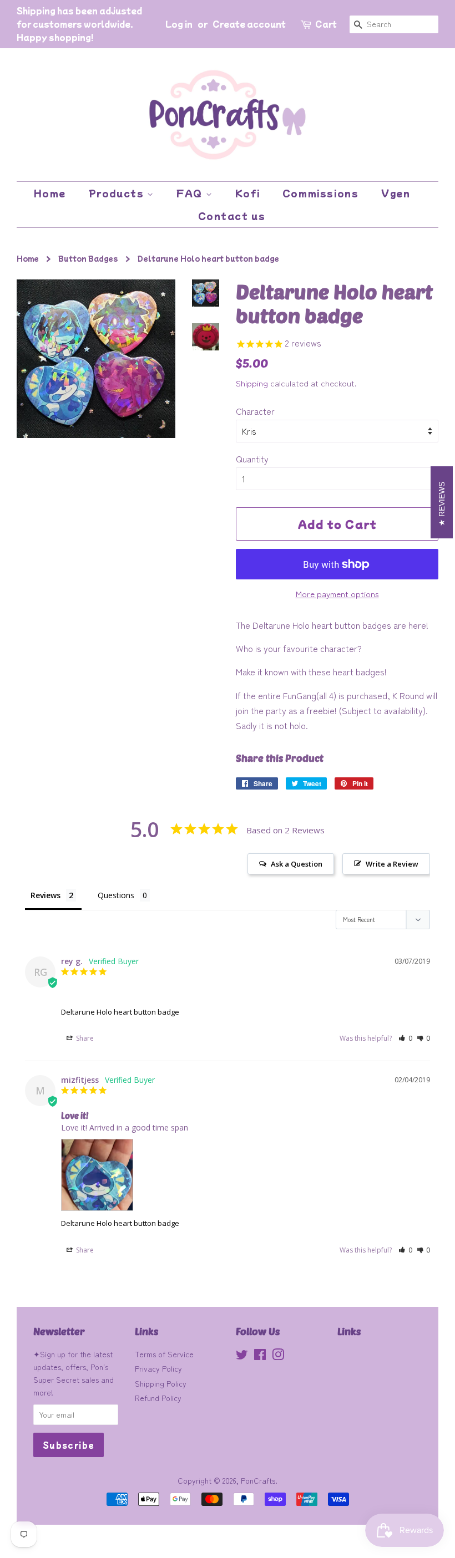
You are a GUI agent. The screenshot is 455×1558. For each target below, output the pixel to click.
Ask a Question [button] (296, 864)
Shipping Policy (160, 1383)
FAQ (190, 193)
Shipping (252, 383)
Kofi (247, 193)
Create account (249, 23)
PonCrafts (258, 1480)
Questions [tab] (116, 895)
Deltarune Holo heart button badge (120, 1012)
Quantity (252, 458)
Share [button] (84, 1038)
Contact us (232, 215)
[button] (405, 1038)
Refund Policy (158, 1397)
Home (50, 193)
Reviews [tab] (45, 895)
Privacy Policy (158, 1368)
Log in (179, 23)
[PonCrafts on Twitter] (242, 1356)
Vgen (395, 193)
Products (118, 193)
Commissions (320, 193)
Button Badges (88, 258)
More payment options (337, 593)
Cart (326, 23)
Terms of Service (164, 1354)
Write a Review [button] (392, 864)
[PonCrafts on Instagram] (278, 1356)
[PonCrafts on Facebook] (260, 1356)
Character (255, 410)
